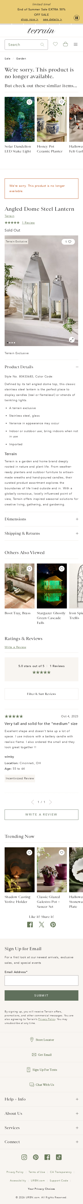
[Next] (50, 802)
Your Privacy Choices (41, 1188)
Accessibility (18, 1180)
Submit (41, 995)
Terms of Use (37, 1172)
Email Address (15, 972)
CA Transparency (60, 1172)
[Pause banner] (76, 18)
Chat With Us (45, 1084)
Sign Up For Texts (45, 1069)
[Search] (42, 45)
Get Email (45, 1054)
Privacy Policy (46, 1019)
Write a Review (15, 647)
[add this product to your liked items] (29, 102)
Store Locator (45, 1039)
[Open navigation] (76, 44)
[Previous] (32, 802)
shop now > (30, 19)
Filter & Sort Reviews (41, 694)
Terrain (9, 216)
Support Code (59, 1180)
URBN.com (38, 1180)
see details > (52, 19)
